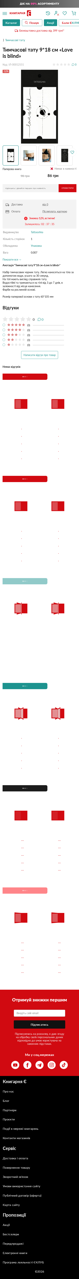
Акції (6, 1224)
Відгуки (11, 307)
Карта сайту (11, 1204)
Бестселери (11, 1234)
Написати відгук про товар (40, 355)
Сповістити (67, 188)
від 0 (45, 204)
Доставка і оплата (15, 1158)
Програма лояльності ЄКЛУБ (23, 1262)
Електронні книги (15, 1253)
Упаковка (36, 245)
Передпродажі (13, 1243)
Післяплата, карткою (54, 211)
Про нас (8, 1091)
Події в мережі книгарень (21, 1128)
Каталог (11, 22)
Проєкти (9, 1119)
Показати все (11, 259)
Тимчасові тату (15, 40)
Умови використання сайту (21, 1186)
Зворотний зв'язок (15, 1176)
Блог (6, 1100)
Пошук (34, 22)
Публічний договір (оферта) (22, 1195)
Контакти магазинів (16, 1138)
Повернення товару (16, 1167)
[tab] (39, 307)
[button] (12, 155)
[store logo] (25, 13)
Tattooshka (37, 232)
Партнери (10, 1110)
